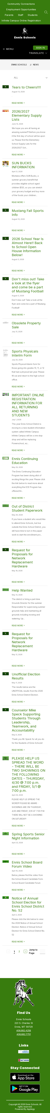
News (36, 64)
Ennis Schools (19, 64)
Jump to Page (33, 951)
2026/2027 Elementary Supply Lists (27, 115)
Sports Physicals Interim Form (25, 353)
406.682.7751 (24, 1034)
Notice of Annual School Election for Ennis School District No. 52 (28, 904)
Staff (20, 15)
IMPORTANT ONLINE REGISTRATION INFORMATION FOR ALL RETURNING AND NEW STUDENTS (28, 405)
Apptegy (31, 1109)
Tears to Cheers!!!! (26, 87)
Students (33, 15)
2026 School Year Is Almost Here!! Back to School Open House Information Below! (27, 247)
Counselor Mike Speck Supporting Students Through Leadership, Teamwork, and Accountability (26, 720)
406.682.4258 (23, 1030)
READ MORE (18, 103)
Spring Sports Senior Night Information (28, 836)
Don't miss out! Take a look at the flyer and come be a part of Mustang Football (28, 285)
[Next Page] (25, 951)
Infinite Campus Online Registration (21, 20)
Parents (9, 15)
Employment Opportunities (21, 9)
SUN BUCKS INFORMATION (23, 165)
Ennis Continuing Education (25, 461)
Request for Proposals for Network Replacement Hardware (22, 558)
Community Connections (21, 3)
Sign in (40, 47)
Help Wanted (22, 590)
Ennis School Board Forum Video (27, 864)
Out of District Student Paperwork (27, 508)
